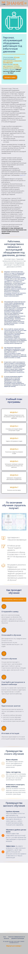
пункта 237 (23, 175)
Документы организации (17, 938)
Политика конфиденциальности (16, 936)
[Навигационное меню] (25, 3)
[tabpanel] (14, 673)
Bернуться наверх (13, 946)
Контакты (6, 938)
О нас (4, 936)
